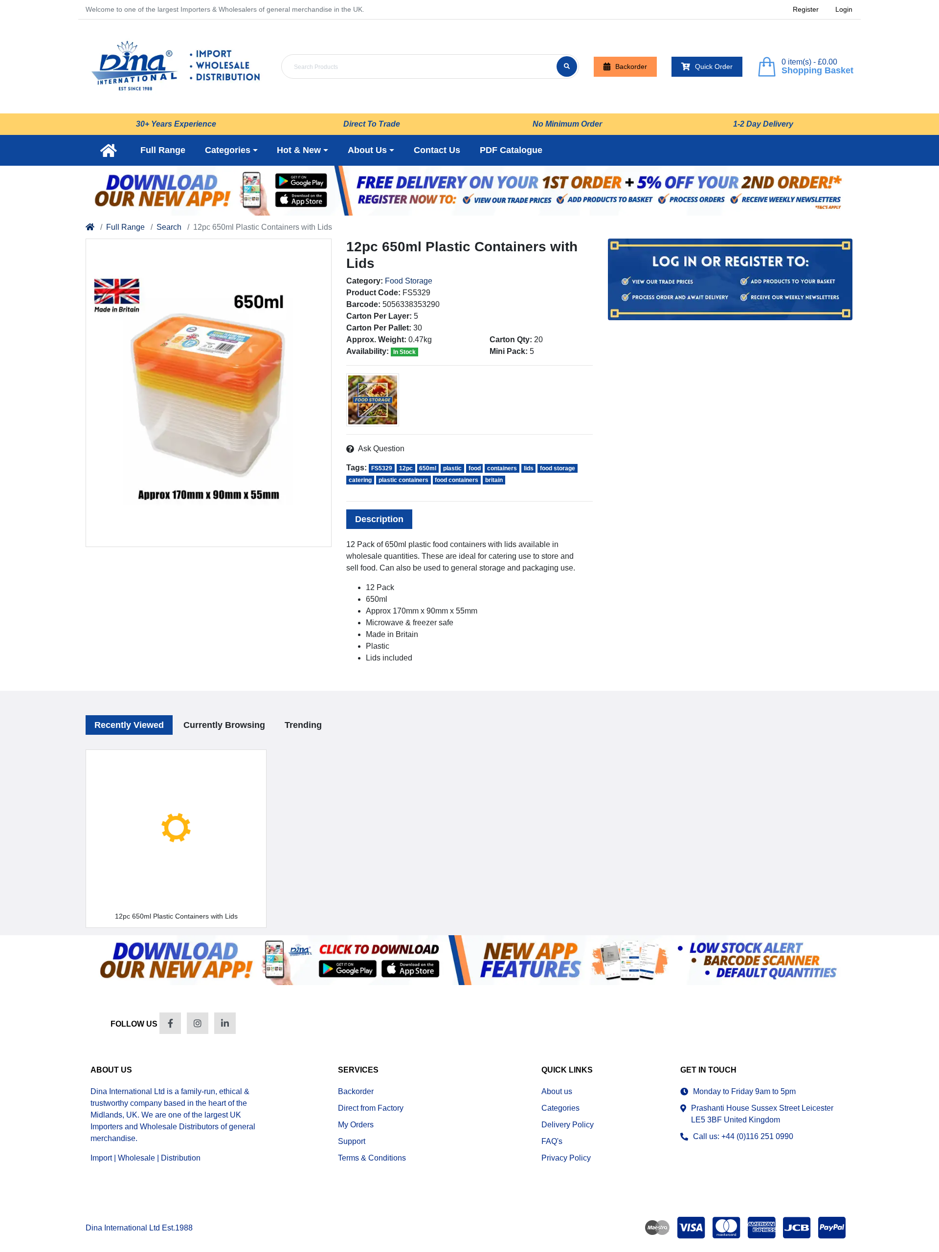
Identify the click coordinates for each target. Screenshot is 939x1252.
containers (502, 468)
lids (529, 468)
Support (351, 1141)
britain (494, 480)
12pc (406, 468)
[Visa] (691, 1227)
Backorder (631, 66)
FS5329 (381, 468)
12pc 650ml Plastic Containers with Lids (176, 916)
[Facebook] (170, 1023)
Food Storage (408, 281)
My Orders (356, 1124)
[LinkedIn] (225, 1023)
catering (360, 480)
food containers (456, 480)
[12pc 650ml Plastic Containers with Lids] (208, 393)
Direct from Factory (370, 1108)
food (475, 468)
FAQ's (551, 1141)
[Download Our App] (469, 960)
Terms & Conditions (372, 1158)
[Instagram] (197, 1023)
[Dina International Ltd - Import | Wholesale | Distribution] (176, 66)
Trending (303, 725)
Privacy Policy (566, 1158)
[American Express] (761, 1227)
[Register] (469, 191)
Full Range (125, 227)
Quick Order (714, 66)
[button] (231, 150)
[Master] (726, 1227)
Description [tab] (379, 519)
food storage (557, 468)
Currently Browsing (224, 725)
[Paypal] (833, 1227)
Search (168, 227)
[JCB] (796, 1227)
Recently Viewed (129, 725)
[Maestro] (655, 1227)
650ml (427, 468)
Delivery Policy (567, 1124)
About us (556, 1091)
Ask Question (381, 448)
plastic (452, 468)
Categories (560, 1108)
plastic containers (403, 480)
